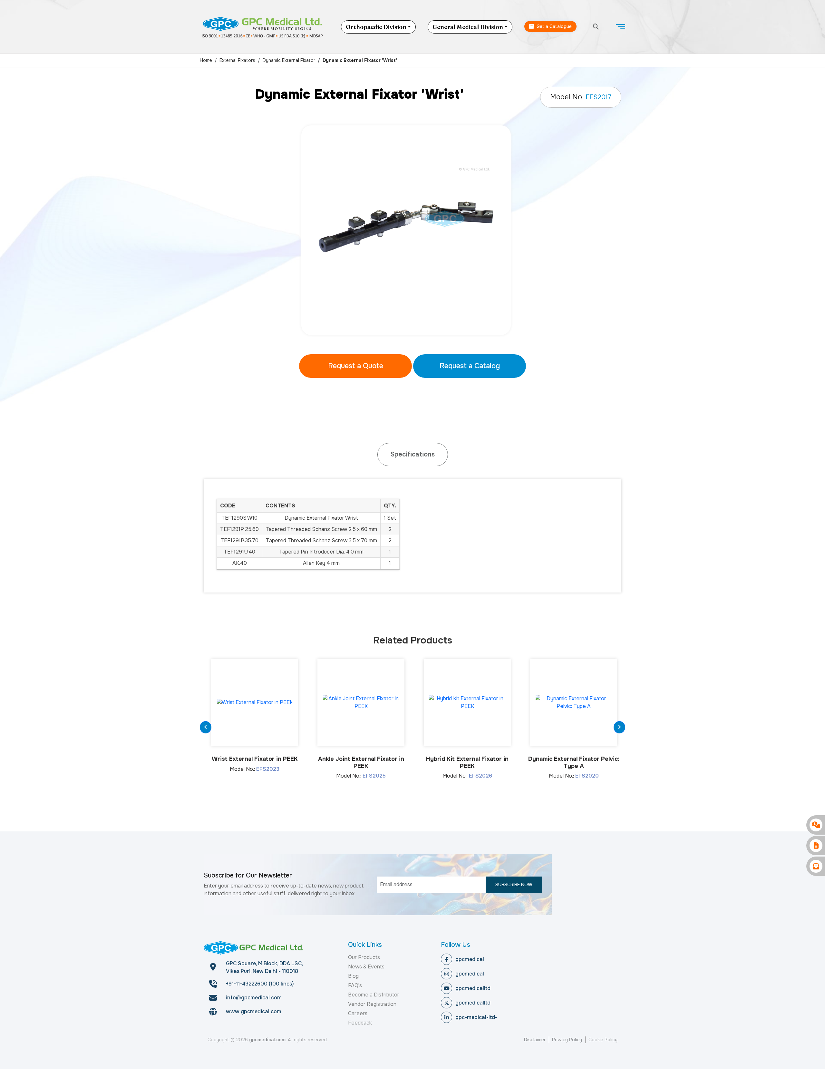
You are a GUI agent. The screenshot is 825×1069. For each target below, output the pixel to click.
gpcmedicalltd (472, 988)
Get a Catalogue (553, 26)
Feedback (360, 1022)
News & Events (366, 966)
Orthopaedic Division (376, 27)
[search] (596, 26)
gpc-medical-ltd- (476, 1017)
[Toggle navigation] (620, 27)
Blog (353, 976)
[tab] (412, 454)
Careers (357, 1013)
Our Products (364, 957)
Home (206, 60)
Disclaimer (535, 1040)
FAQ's (355, 985)
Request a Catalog (470, 365)
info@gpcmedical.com (254, 997)
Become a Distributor (373, 994)
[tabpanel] (412, 230)
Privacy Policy (567, 1040)
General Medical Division (467, 27)
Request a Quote (355, 365)
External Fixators (237, 60)
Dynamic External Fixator (289, 60)
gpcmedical (469, 959)
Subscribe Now (513, 885)
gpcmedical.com (267, 1040)
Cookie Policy (602, 1040)
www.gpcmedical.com (253, 1011)
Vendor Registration (372, 1004)
